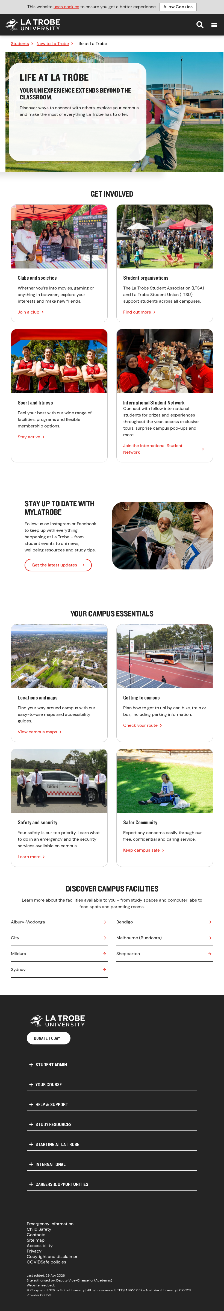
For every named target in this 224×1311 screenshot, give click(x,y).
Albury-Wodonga (28, 922)
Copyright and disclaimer (52, 1256)
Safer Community (165, 808)
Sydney (18, 969)
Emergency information (50, 1224)
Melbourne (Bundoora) (139, 938)
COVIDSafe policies (46, 1262)
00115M (45, 1295)
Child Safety (39, 1229)
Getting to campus (165, 683)
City (15, 938)
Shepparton (128, 953)
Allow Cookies (178, 7)
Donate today (47, 1038)
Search (199, 24)
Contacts (36, 1235)
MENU (214, 25)
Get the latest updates (54, 565)
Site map (36, 1240)
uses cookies (66, 7)
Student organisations (165, 263)
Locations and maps (59, 683)
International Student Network (165, 395)
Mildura (18, 953)
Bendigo (124, 922)
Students (20, 43)
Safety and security (59, 808)
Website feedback (41, 1285)
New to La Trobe (53, 43)
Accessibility (40, 1245)
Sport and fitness (59, 395)
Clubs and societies (59, 263)
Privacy (34, 1251)
